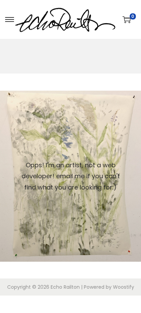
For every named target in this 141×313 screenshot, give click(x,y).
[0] (127, 19)
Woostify (123, 287)
